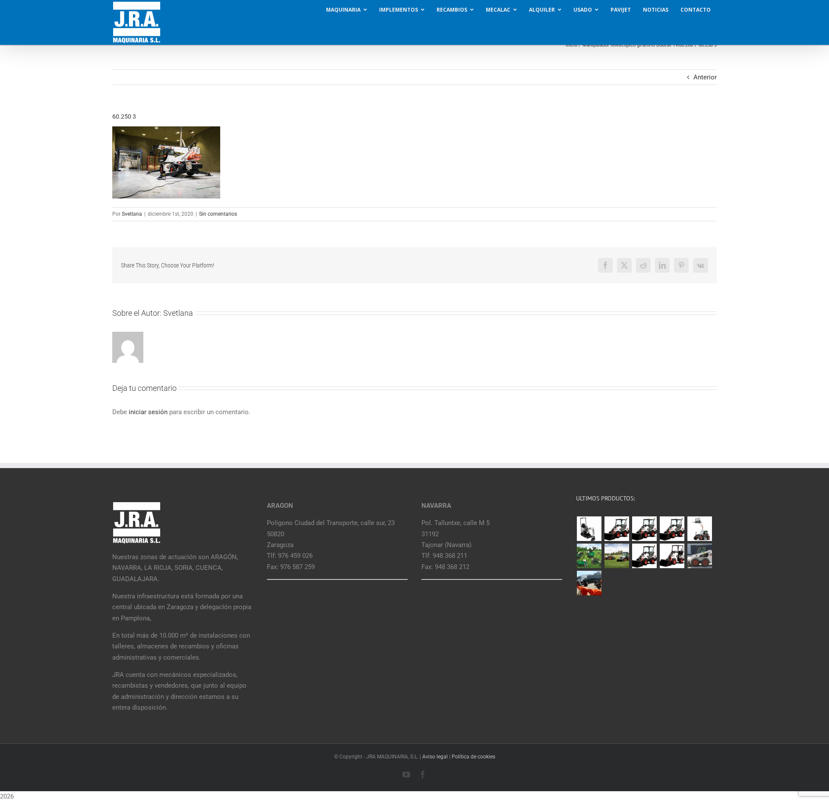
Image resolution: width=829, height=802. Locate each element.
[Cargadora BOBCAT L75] (672, 528)
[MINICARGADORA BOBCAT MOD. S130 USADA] (699, 555)
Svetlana (132, 214)
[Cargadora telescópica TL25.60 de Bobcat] (699, 528)
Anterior (705, 77)
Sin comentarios (218, 214)
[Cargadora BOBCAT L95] (617, 528)
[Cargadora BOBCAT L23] (672, 555)
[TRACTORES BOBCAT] (617, 555)
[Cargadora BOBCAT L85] (644, 528)
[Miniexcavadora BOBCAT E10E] (589, 528)
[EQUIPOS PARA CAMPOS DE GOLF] (589, 555)
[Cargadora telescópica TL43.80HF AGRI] (589, 583)
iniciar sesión (149, 412)
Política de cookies (473, 757)
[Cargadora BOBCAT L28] (644, 555)
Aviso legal (435, 757)
